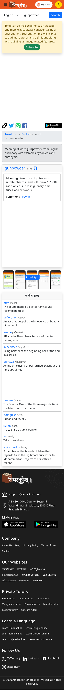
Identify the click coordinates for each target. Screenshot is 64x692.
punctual (8, 361)
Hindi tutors (8, 598)
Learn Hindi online (12, 628)
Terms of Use (48, 545)
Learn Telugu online (37, 628)
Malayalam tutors (11, 604)
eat (5, 436)
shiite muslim (11, 447)
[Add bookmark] (35, 168)
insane (7, 332)
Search (55, 15)
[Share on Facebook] (24, 125)
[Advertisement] (32, 88)
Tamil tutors (43, 598)
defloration (10, 317)
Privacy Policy (30, 545)
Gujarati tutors (10, 610)
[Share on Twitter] (12, 125)
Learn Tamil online (12, 633)
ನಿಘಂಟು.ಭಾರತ (49, 574)
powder (27, 196)
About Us (7, 545)
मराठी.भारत (21, 569)
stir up (7, 425)
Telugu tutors (25, 598)
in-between (10, 347)
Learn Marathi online (37, 633)
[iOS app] (14, 524)
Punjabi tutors (32, 604)
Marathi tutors (51, 604)
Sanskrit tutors (29, 610)
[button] (6, 279)
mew (6, 303)
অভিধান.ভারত (24, 580)
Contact (6, 551)
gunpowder (15, 168)
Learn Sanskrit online (40, 639)
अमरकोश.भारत (8, 569)
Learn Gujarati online (13, 639)
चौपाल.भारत (38, 580)
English (26, 134)
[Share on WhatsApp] (18, 125)
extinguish (9, 415)
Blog (17, 545)
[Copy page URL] (5, 125)
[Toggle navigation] (5, 4)
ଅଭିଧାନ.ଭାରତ (9, 580)
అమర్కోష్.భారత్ (37, 569)
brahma (8, 400)
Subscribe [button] (32, 47)
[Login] (58, 4)
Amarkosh (11, 134)
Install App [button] (32, 277)
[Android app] (46, 524)
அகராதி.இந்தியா (10, 574)
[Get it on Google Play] (53, 125)
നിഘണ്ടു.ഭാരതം (30, 574)
